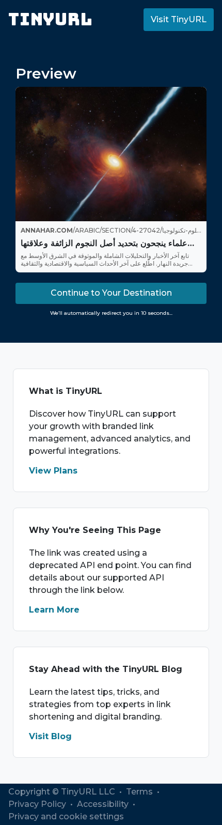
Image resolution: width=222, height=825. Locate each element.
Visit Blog (50, 736)
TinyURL (50, 19)
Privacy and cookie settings (66, 816)
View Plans (53, 471)
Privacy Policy (38, 804)
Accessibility (104, 804)
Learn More (54, 610)
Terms (140, 792)
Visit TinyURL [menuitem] (179, 19)
